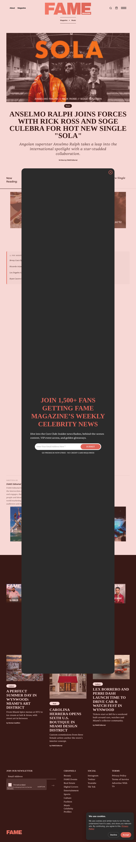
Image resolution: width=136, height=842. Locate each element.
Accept (126, 835)
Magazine (22, 8)
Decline (113, 835)
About (12, 8)
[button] (116, 8)
